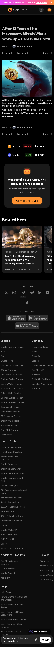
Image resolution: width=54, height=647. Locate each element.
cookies (14, 638)
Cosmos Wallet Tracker (12, 398)
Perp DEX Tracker (9, 430)
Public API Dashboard (42, 379)
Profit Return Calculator (12, 452)
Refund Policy (46, 579)
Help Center (6, 592)
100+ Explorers (8, 511)
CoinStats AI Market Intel (12, 365)
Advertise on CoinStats (42, 365)
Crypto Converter (9, 464)
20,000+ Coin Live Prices (13, 507)
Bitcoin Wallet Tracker (11, 421)
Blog (3, 356)
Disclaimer (45, 561)
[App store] (16, 318)
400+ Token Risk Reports (13, 516)
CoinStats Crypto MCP (11, 520)
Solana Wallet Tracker (11, 393)
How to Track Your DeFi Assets (12, 605)
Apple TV (5, 578)
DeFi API (5, 544)
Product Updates (40, 347)
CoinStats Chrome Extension (9, 562)
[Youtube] (47, 294)
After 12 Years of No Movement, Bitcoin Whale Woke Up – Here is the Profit (26, 113)
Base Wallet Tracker (10, 407)
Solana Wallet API (9, 534)
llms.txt (4, 525)
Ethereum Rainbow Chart (12, 473)
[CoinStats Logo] (17, 10)
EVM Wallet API (8, 539)
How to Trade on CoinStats (13, 619)
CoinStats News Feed (42, 384)
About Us (36, 388)
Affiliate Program (8, 370)
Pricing (35, 351)
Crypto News (7, 361)
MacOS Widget (8, 568)
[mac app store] (27, 325)
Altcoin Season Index (11, 502)
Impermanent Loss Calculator (9, 458)
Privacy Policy (46, 570)
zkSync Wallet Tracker (11, 384)
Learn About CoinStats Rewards (11, 625)
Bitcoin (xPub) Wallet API (12, 548)
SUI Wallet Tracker (9, 425)
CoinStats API (38, 370)
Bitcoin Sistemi (25, 46)
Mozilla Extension (9, 573)
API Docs (36, 374)
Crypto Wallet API (9, 530)
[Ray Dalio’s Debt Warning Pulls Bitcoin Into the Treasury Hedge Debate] (22, 237)
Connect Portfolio (27, 200)
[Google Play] (38, 318)
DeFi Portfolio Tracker (11, 374)
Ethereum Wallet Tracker (12, 402)
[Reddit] (32, 294)
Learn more (41, 2)
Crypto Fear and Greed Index (12, 479)
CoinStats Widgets (9, 485)
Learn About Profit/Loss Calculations (12, 613)
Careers (35, 361)
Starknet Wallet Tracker (12, 379)
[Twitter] (6, 294)
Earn (3, 351)
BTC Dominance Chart (11, 497)
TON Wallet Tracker (10, 411)
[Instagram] (14, 294)
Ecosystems (6, 434)
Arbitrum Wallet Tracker (12, 388)
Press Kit (36, 356)
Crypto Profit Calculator (12, 447)
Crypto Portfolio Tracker (12, 347)
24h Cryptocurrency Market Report (14, 491)
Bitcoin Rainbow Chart (11, 469)
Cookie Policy (46, 575)
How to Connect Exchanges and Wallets (14, 598)
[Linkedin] (40, 294)
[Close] (50, 2)
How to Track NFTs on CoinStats (11, 633)
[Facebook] (27, 303)
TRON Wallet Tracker (11, 416)
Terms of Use (46, 565)
